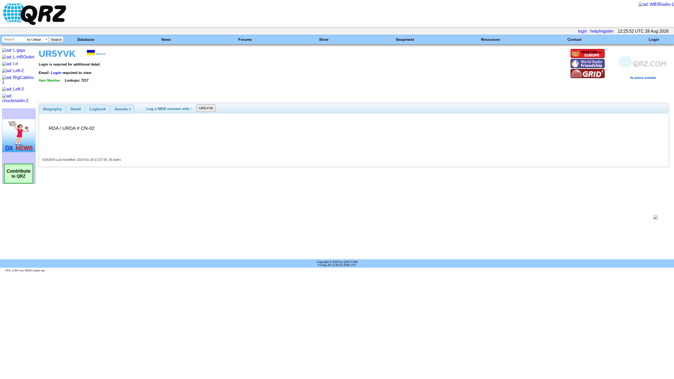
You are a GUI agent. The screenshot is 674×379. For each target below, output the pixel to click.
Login (654, 39)
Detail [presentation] (76, 109)
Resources (490, 39)
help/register (601, 31)
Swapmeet (405, 39)
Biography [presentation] (52, 109)
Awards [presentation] (123, 109)
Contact (574, 39)
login (582, 31)
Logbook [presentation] (98, 109)
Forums (245, 39)
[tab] (52, 108)
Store (324, 39)
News (166, 39)
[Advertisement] (344, 217)
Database (85, 39)
